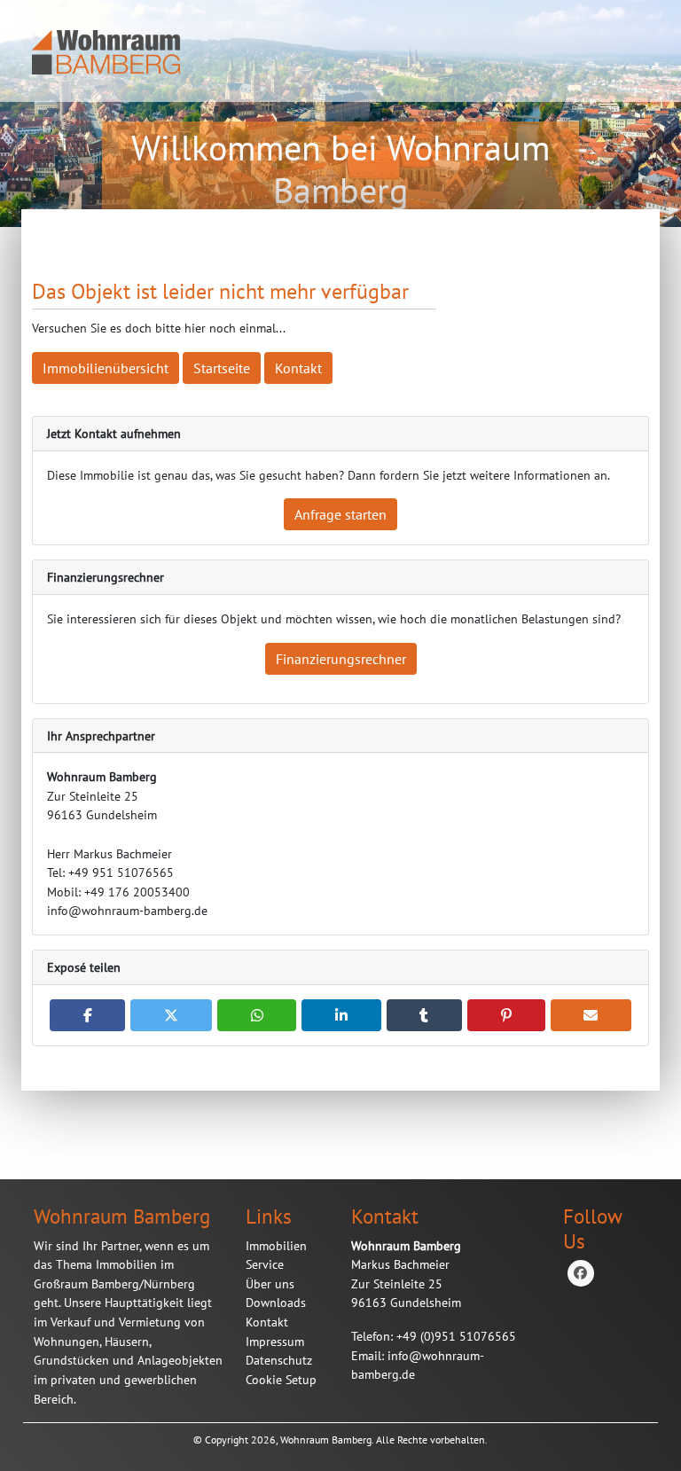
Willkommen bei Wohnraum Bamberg (340, 168)
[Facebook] (581, 1273)
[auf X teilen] (170, 1015)
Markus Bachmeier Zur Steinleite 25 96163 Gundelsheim (406, 1274)
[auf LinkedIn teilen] (340, 1015)
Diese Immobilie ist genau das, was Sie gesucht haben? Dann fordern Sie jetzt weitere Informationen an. (328, 474)
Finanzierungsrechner (341, 659)
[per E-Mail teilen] (591, 1015)
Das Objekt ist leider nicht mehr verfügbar (220, 291)
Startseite (221, 368)
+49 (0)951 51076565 (433, 1354)
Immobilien (276, 1245)
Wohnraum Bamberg (122, 1216)
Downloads (276, 1302)
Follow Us (592, 1228)
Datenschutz (279, 1359)
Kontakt (298, 368)
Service (265, 1264)
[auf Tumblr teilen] (424, 1015)
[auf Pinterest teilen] (505, 1015)
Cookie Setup (281, 1379)
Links (269, 1216)
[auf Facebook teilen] (87, 1015)
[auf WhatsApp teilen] (256, 1015)
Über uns (270, 1283)
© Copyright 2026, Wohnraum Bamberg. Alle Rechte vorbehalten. (340, 1439)
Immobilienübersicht (105, 368)
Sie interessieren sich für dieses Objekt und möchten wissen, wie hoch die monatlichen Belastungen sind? (334, 618)
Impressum (275, 1341)
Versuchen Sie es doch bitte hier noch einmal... (159, 327)
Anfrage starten (340, 514)
